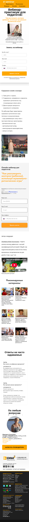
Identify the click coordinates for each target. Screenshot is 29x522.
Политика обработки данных (19, 505)
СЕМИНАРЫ (18, 495)
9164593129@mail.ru (22, 459)
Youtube (5, 442)
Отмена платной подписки (19, 506)
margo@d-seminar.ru (12, 437)
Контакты (16, 476)
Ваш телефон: (5, 215)
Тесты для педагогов (6, 516)
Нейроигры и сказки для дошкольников (21, 485)
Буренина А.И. (17, 497)
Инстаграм (5, 441)
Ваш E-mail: (5, 206)
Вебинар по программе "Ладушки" (20, 486)
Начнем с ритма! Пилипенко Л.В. (8, 476)
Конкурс (16, 481)
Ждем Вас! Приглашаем (19, 510)
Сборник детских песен (7, 511)
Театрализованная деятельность (20, 492)
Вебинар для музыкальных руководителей (22, 488)
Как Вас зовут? (5, 52)
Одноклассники (7, 440)
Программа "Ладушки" (18, 499)
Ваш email (4, 58)
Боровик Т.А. (17, 502)
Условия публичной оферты (19, 504)
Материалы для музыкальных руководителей (5, 515)
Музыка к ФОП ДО (6, 513)
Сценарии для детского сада (7, 512)
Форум (16, 478)
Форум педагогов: (6, 510)
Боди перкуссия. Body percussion (8, 479)
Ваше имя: (4, 197)
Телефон (4, 65)
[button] (14, 447)
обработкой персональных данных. (17, 78)
